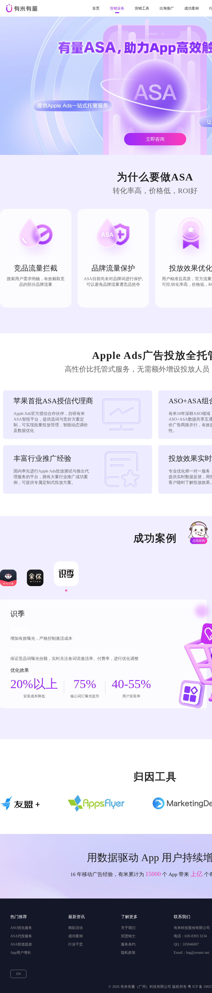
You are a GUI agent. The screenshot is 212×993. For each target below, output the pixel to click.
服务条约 (128, 944)
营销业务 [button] (117, 8)
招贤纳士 (128, 936)
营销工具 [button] (142, 8)
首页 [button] (96, 8)
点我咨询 (198, 540)
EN (18, 974)
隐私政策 (128, 953)
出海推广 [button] (167, 8)
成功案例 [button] (191, 8)
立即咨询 (155, 139)
